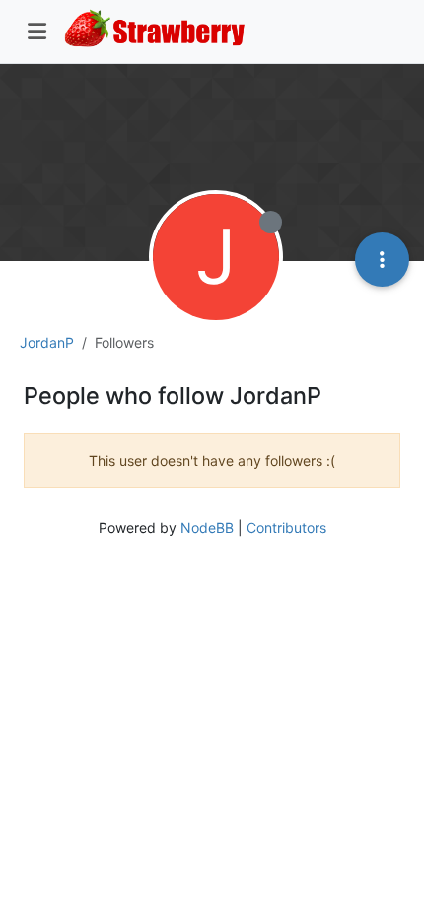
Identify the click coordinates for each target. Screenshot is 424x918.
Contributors (286, 527)
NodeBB (207, 527)
